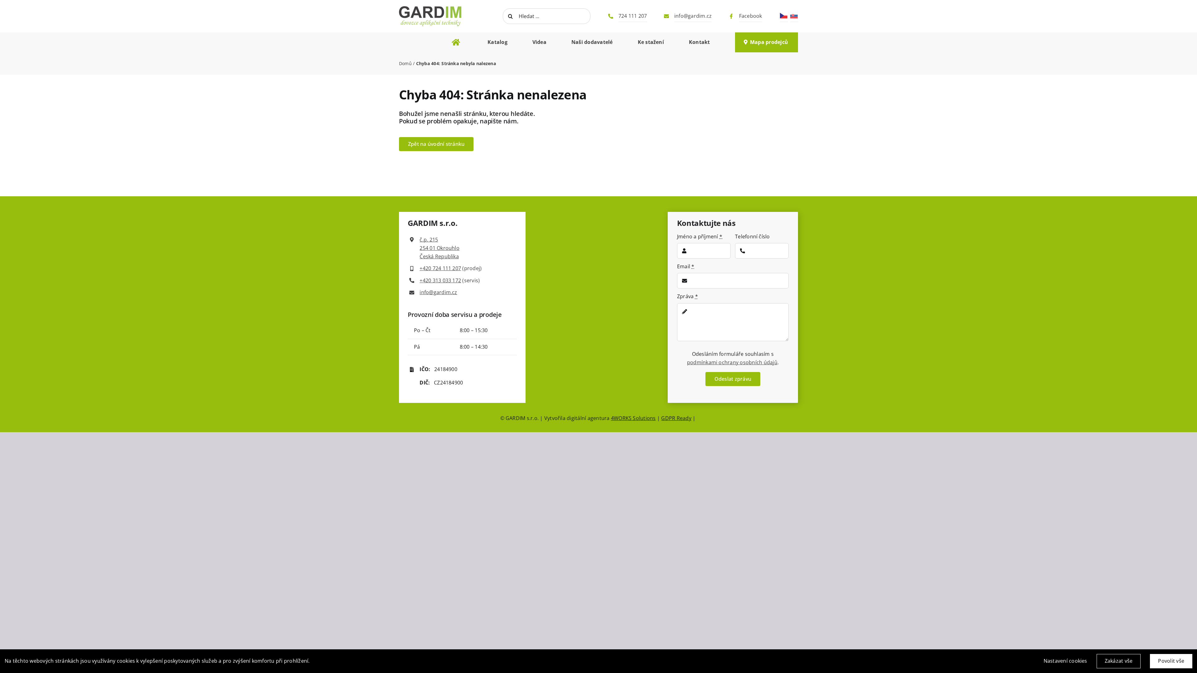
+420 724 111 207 (440, 268)
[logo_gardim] (411, 40)
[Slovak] (794, 15)
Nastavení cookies (1065, 660)
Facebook (750, 15)
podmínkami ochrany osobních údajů (732, 362)
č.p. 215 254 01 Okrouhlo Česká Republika (439, 248)
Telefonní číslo (752, 236)
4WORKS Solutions (633, 418)
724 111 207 (632, 15)
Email (686, 266)
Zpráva (687, 296)
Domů (405, 63)
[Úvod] (456, 42)
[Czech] (784, 15)
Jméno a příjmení (699, 236)
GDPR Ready (676, 418)
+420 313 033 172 (440, 280)
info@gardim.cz (693, 15)
